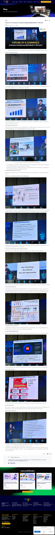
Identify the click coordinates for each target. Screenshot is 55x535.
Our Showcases (29, 1)
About (17, 1)
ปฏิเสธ (44, 531)
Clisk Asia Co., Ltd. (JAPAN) (5, 503)
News (6, 20)
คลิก (17, 449)
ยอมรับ (37, 531)
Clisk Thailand (14, 502)
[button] (53, 527)
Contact (38, 1)
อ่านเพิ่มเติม (50, 531)
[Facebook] (8, 463)
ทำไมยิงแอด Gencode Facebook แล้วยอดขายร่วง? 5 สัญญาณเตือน (44, 483)
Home (14, 1)
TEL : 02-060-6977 (5, 521)
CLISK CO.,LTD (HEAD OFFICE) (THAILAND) (5, 515)
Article (38, 485)
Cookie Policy (43, 533)
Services (20, 1)
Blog (25, 1)
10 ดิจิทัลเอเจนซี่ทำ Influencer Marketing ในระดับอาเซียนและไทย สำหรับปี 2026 (27, 483)
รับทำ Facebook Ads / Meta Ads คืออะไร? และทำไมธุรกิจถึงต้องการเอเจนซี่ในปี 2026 (10, 483)
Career (35, 1)
